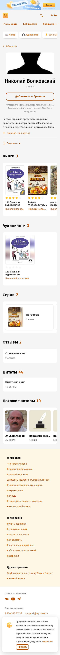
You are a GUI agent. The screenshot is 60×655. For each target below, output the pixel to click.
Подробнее (47, 641)
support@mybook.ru (36, 613)
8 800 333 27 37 (13, 613)
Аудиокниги (32, 34)
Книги (12, 34)
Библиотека (30, 24)
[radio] (6, 198)
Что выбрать (10, 24)
